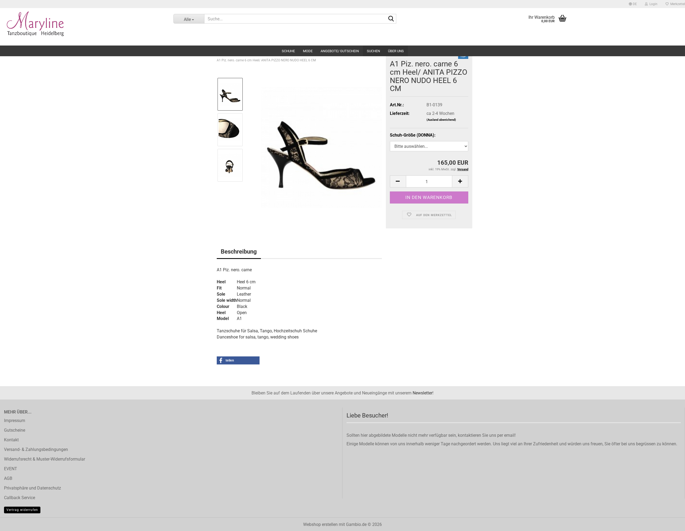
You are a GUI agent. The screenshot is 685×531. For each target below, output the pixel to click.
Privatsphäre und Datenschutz (32, 488)
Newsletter (422, 393)
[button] (633, 4)
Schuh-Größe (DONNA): (413, 135)
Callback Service (19, 497)
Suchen (373, 51)
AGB (8, 478)
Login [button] (652, 4)
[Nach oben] (670, 523)
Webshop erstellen (320, 524)
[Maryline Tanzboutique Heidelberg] (82, 27)
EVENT (10, 468)
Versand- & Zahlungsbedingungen (36, 449)
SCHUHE (288, 51)
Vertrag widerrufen (22, 510)
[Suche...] (391, 19)
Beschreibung (239, 251)
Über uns (396, 51)
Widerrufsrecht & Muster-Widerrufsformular (44, 459)
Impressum (14, 420)
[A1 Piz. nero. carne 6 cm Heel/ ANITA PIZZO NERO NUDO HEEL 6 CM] (321, 147)
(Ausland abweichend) (441, 120)
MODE (308, 51)
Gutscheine (14, 430)
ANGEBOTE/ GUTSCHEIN (340, 51)
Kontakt (11, 439)
